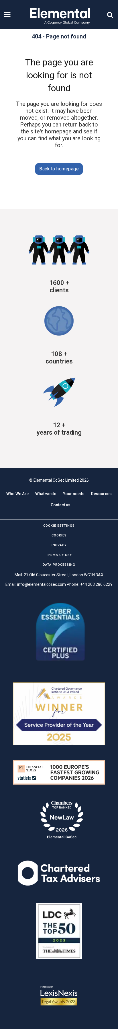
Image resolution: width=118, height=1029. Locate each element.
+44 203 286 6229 (96, 584)
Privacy (59, 545)
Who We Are (17, 493)
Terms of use (59, 555)
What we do (45, 493)
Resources (101, 493)
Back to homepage (59, 169)
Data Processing (59, 565)
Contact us (60, 505)
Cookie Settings (59, 526)
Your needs (73, 493)
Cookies (59, 535)
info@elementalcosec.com (41, 584)
